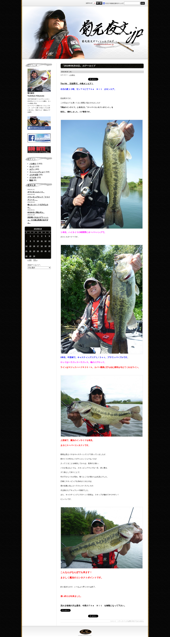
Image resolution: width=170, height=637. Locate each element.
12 (45, 241)
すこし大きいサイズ (97, 3)
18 (42, 246)
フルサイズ (100, 3)
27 (49, 251)
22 (30, 251)
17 (38, 246)
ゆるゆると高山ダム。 (36, 212)
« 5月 (29, 260)
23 (34, 251)
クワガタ (32, 177)
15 (30, 246)
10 (38, 241)
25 (42, 251)
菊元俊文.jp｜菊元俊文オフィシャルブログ (85, 32)
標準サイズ (94, 3)
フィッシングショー (37, 172)
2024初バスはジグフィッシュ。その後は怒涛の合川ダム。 (37, 220)
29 (30, 256)
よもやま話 (33, 175)
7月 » (35, 260)
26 (45, 251)
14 (26, 246)
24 (38, 251)
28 (26, 256)
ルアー (32, 169)
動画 (31, 180)
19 (45, 246)
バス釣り (32, 164)
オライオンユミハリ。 (36, 192)
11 (42, 241)
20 (49, 246)
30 (34, 256)
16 (34, 246)
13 (49, 241)
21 (26, 251)
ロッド (32, 166)
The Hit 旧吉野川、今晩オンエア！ (77, 83)
